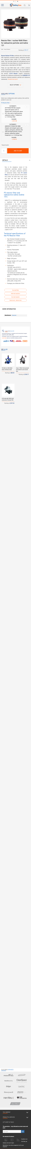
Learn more (4, 338)
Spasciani (14, 315)
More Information (9, 309)
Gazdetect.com (24, 1139)
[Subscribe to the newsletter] (22, 1131)
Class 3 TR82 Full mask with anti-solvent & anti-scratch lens (22, 369)
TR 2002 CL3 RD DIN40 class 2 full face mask (7, 368)
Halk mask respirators (15, 293)
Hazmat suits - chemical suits (16, 300)
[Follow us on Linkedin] (6, 1140)
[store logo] (15, 4)
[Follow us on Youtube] (12, 1140)
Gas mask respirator (15, 297)
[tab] (15, 160)
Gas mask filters (15, 290)
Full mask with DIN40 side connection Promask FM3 (8, 399)
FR (13, 1)
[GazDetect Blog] (18, 1140)
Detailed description (13, 79)
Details (5, 160)
